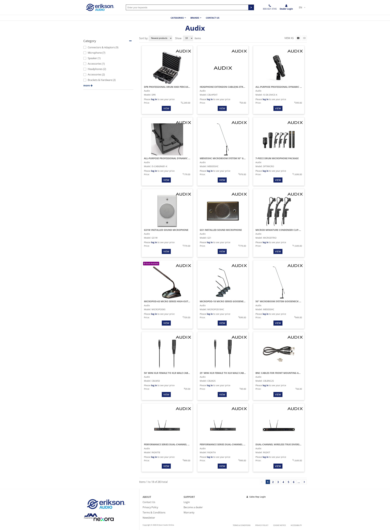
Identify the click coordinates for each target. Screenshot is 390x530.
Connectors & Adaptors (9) (103, 47)
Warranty (189, 512)
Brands (194, 17)
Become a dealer (193, 507)
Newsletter (149, 517)
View (166, 108)
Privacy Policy (150, 507)
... (299, 482)
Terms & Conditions (154, 512)
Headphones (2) (97, 69)
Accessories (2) (96, 74)
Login (187, 502)
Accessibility (296, 525)
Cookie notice (279, 525)
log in (154, 99)
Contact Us (212, 17)
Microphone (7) (96, 52)
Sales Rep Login (257, 496)
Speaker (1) (94, 58)
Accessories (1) (96, 63)
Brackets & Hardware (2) (102, 80)
